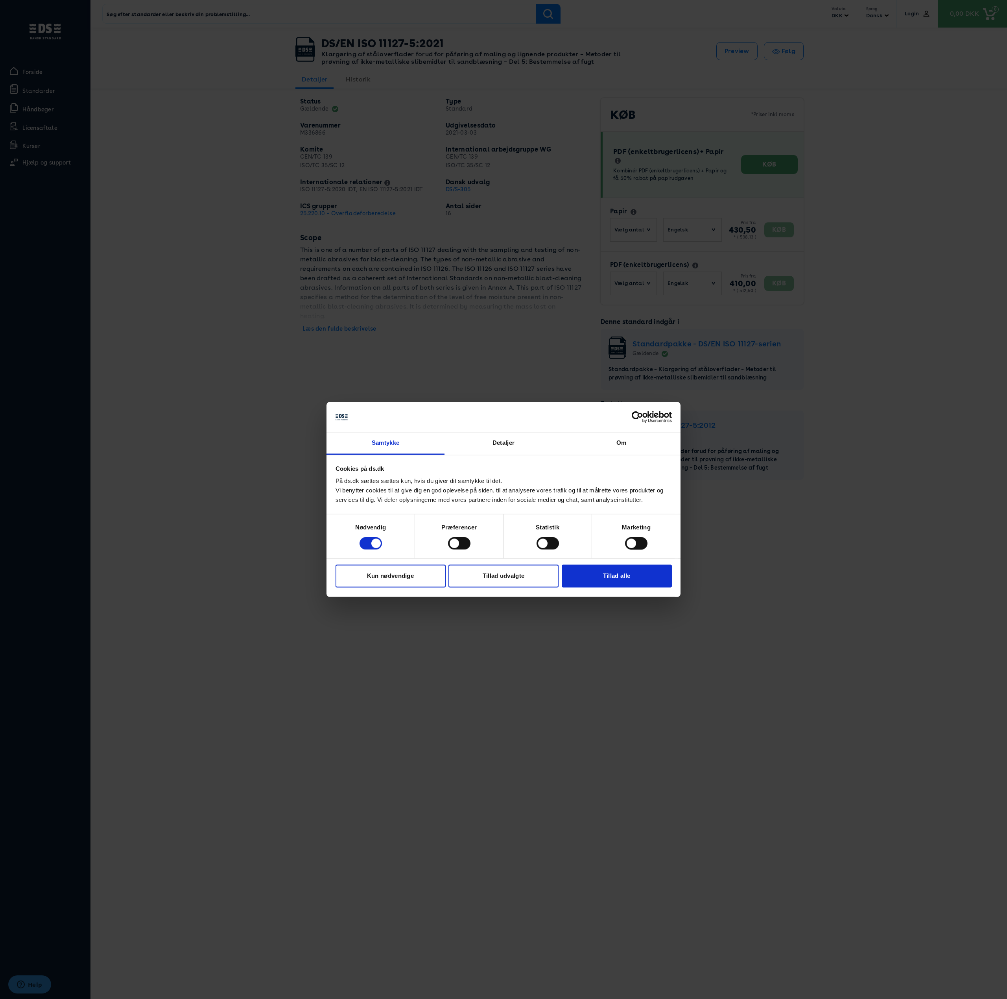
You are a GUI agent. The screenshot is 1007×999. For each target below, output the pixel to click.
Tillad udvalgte (504, 576)
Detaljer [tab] (503, 443)
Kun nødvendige (390, 576)
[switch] (459, 543)
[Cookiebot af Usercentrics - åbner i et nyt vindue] (637, 417)
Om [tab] (621, 443)
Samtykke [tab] (385, 443)
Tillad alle (616, 576)
